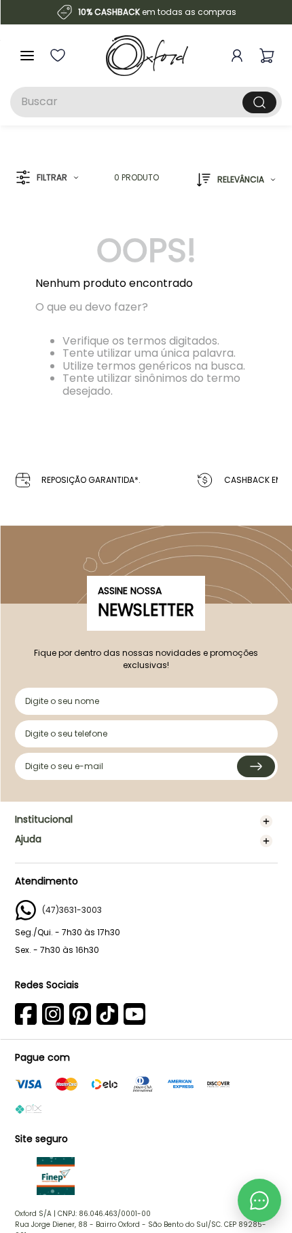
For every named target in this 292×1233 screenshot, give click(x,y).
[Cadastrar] (256, 766)
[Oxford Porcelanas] (147, 55)
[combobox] (146, 102)
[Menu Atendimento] (259, 1200)
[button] (47, 178)
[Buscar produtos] (259, 102)
